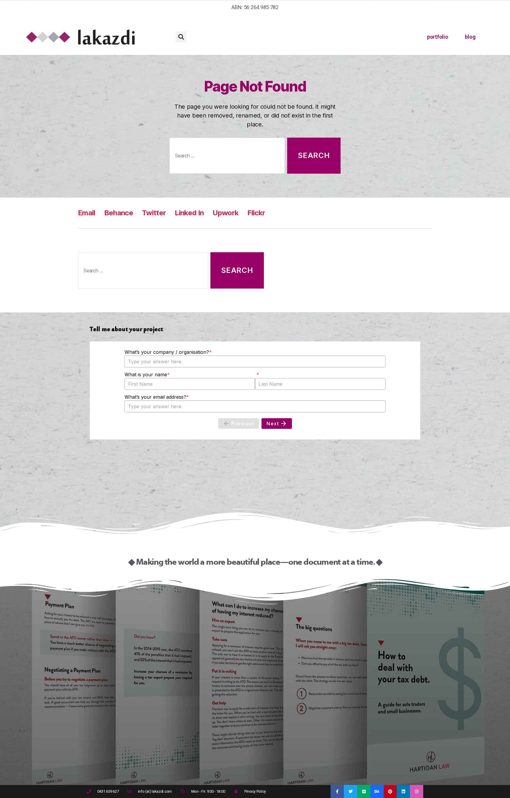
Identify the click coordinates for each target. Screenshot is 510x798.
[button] (181, 36)
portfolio (437, 37)
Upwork (225, 213)
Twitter (154, 213)
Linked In (189, 213)
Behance (118, 213)
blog (470, 37)
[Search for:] (226, 157)
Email (86, 213)
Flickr (256, 213)
